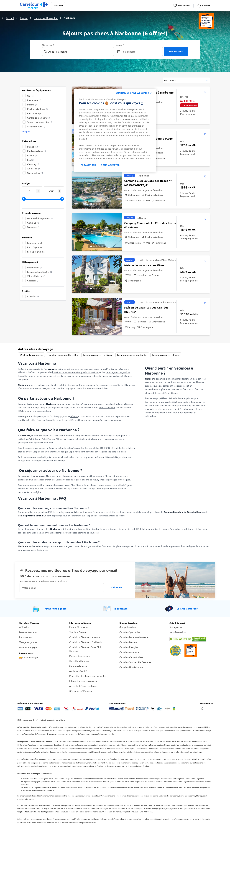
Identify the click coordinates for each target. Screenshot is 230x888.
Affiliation (24, 627)
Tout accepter (110, 164)
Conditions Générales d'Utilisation (86, 642)
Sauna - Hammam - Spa (39, 122)
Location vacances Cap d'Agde (97, 354)
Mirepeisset (121, 476)
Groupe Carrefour (127, 627)
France (24, 17)
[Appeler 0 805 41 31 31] (190, 639)
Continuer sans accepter (132, 92)
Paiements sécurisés (79, 655)
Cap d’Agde (74, 451)
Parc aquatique (36, 113)
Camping (33, 164)
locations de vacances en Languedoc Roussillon (75, 372)
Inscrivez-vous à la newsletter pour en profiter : (44, 580)
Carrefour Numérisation (131, 667)
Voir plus (26, 131)
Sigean (128, 485)
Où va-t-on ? (48, 44)
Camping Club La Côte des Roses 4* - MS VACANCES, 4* (148, 183)
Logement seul (34, 242)
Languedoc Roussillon (46, 17)
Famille (32, 155)
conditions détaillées (141, 766)
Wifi (30, 95)
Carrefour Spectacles (129, 632)
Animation (34, 168)
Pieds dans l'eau (36, 151)
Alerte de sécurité (78, 670)
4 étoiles (33, 296)
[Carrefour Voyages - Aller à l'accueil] (34, 5)
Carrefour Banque (128, 642)
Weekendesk (35, 172)
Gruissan (129, 403)
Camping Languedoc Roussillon (63, 354)
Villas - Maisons (36, 276)
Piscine (32, 104)
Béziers (74, 416)
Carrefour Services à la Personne (135, 662)
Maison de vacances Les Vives (144, 265)
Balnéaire (33, 146)
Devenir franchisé (28, 632)
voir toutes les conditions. (54, 720)
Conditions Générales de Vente (84, 637)
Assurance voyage (28, 647)
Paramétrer (88, 164)
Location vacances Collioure (166, 354)
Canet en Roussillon (46, 419)
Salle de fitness (36, 126)
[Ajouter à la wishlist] (205, 92)
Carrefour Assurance (129, 652)
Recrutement (26, 637)
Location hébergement (40, 218)
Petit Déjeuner (34, 247)
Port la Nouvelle (107, 407)
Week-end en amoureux (31, 354)
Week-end (33, 227)
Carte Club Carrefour (79, 660)
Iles (30, 159)
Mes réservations (177, 632)
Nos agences (175, 627)
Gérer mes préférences (80, 690)
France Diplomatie (78, 627)
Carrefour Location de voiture (133, 637)
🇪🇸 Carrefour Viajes (28, 657)
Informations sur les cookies (83, 680)
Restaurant (34, 100)
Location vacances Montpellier (132, 354)
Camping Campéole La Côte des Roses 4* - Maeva (150, 225)
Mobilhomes (34, 267)
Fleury (96, 479)
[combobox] (186, 80)
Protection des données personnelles (87, 675)
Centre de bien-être (38, 117)
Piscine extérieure (37, 108)
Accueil (10, 17)
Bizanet (108, 476)
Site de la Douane (78, 632)
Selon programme (36, 251)
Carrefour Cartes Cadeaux (132, 657)
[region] (115, 130)
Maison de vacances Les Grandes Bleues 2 (146, 310)
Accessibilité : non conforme (83, 685)
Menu (59, 5)
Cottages (33, 280)
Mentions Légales (78, 665)
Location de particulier (40, 271)
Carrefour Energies (128, 647)
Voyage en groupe (28, 642)
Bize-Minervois (78, 485)
